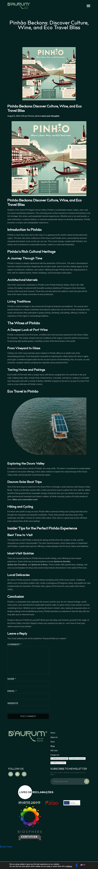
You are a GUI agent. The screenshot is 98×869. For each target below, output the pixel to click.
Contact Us (54, 755)
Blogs (52, 746)
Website (12, 703)
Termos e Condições (78, 758)
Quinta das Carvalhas (17, 565)
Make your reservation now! (25, 500)
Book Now (6, 846)
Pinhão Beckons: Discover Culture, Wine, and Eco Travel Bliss (44, 108)
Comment (14, 644)
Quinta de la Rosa (40, 565)
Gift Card (53, 750)
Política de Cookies (59, 763)
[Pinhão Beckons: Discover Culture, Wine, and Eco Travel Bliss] (49, 73)
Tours (52, 742)
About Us (54, 737)
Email (11, 691)
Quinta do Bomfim (62, 562)
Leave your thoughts (50, 116)
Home (52, 733)
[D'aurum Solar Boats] (30, 823)
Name (11, 679)
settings (69, 866)
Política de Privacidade (60, 758)
